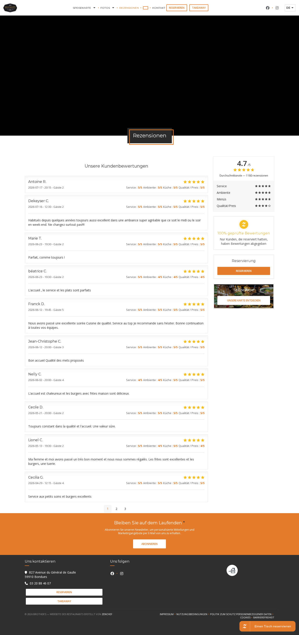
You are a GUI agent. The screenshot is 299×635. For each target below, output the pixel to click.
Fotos (105, 7)
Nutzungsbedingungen (193, 614)
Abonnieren (149, 544)
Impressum (168, 614)
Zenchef (107, 614)
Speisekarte (82, 7)
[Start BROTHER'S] (10, 7)
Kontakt (158, 7)
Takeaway (199, 8)
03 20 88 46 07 (40, 583)
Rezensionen (129, 7)
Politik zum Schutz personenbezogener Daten (242, 614)
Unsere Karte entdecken (243, 300)
